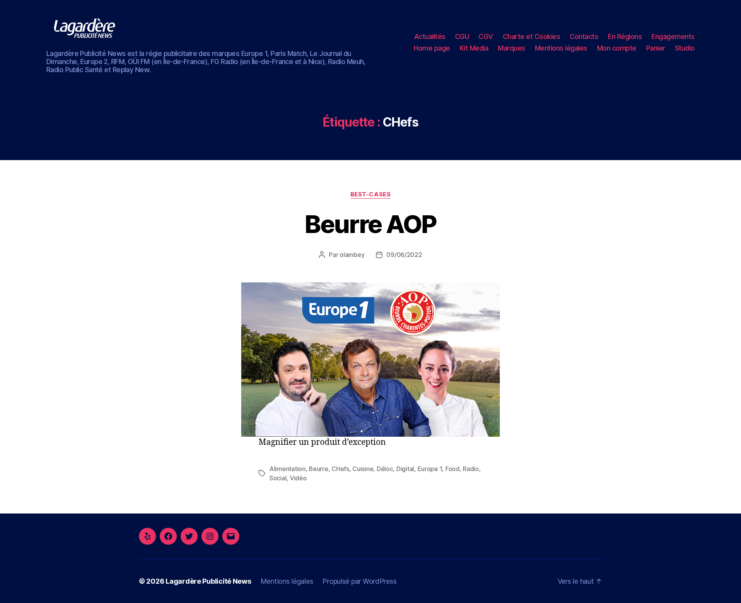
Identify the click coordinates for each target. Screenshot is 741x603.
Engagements (673, 36)
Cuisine (362, 469)
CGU (462, 36)
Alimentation (287, 469)
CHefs (340, 469)
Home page (432, 48)
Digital (405, 469)
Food (452, 469)
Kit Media (474, 48)
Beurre (318, 469)
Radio (471, 469)
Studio (685, 48)
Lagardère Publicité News (208, 581)
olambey (352, 254)
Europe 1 (430, 469)
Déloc (385, 469)
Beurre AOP (370, 224)
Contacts (584, 36)
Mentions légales (561, 48)
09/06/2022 (404, 254)
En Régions (625, 36)
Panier (655, 48)
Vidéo (298, 478)
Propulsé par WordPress (359, 581)
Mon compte (616, 48)
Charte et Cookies (531, 36)
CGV (486, 36)
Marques (511, 48)
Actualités (429, 36)
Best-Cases (370, 194)
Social (277, 478)
